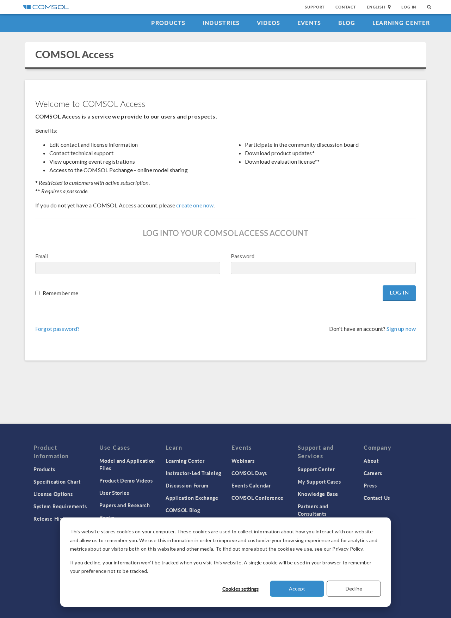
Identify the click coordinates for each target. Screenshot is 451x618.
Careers (373, 473)
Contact (345, 7)
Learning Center (401, 23)
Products (168, 23)
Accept (297, 589)
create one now (195, 205)
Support (315, 7)
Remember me (61, 293)
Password (242, 256)
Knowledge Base (318, 493)
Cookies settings (240, 588)
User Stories (114, 492)
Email (41, 256)
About (371, 460)
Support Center (316, 469)
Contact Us (377, 497)
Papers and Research (124, 505)
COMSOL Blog (183, 510)
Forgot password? (57, 328)
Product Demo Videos (126, 480)
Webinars (243, 460)
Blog (347, 23)
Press (370, 485)
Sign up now (401, 328)
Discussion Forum (187, 485)
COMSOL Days (249, 473)
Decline (354, 589)
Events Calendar (251, 485)
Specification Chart (56, 481)
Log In (408, 7)
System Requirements (60, 506)
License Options (53, 493)
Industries (221, 23)
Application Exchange (192, 497)
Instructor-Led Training (193, 473)
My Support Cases (319, 481)
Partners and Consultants (313, 510)
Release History (52, 518)
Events (309, 23)
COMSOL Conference (257, 497)
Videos (268, 23)
